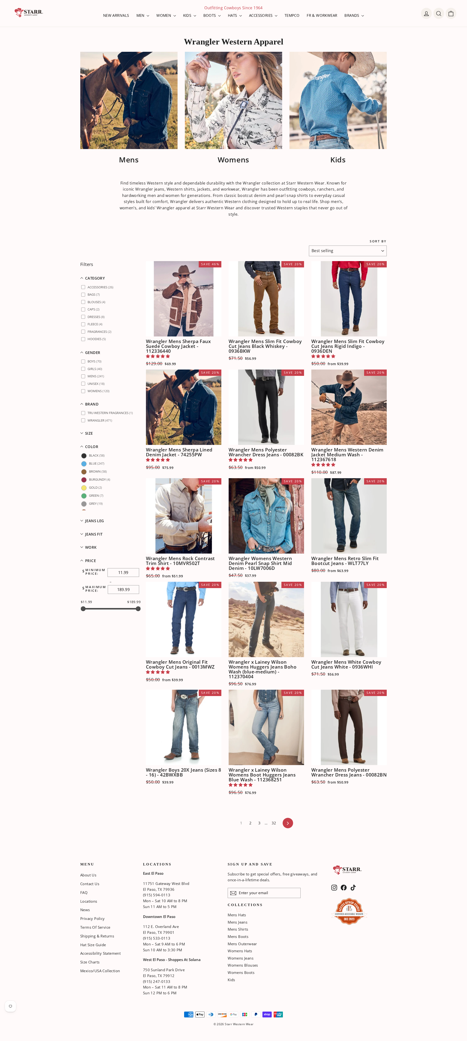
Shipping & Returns (97, 936)
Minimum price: (95, 572)
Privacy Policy (92, 918)
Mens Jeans (237, 922)
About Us (88, 875)
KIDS (187, 15)
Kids (231, 979)
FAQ (84, 892)
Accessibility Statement (100, 953)
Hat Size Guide (93, 944)
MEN (141, 15)
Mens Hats (237, 914)
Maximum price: (95, 589)
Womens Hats (240, 950)
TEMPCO (292, 15)
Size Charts (89, 962)
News (85, 909)
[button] (110, 278)
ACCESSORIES (261, 15)
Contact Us (89, 883)
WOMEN (164, 15)
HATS (233, 15)
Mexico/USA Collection (100, 970)
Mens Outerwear (242, 943)
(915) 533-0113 (156, 938)
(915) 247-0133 (156, 981)
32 (274, 822)
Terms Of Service (95, 927)
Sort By (378, 241)
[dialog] (451, 13)
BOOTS (210, 15)
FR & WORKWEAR (322, 15)
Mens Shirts (238, 929)
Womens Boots (241, 972)
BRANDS (352, 15)
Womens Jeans (240, 958)
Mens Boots (238, 936)
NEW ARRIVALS (116, 15)
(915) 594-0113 (156, 894)
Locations (88, 901)
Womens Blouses (243, 965)
